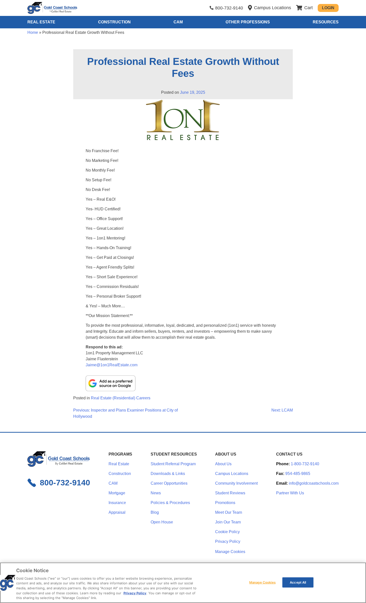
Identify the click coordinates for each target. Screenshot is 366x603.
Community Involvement (236, 483)
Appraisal (117, 512)
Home (32, 32)
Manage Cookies (230, 551)
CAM (178, 22)
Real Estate (41, 22)
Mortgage (117, 493)
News (156, 493)
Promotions (225, 503)
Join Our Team (228, 522)
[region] (183, 582)
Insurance (117, 503)
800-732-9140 (229, 7)
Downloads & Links (168, 473)
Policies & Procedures (170, 503)
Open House (162, 522)
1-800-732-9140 (305, 464)
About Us (223, 464)
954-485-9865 (297, 473)
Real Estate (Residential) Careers (120, 398)
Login (328, 8)
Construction (114, 22)
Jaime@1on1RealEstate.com (111, 365)
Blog (155, 512)
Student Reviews (230, 493)
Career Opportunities (169, 483)
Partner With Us (290, 493)
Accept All (298, 582)
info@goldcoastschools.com (314, 483)
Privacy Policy (227, 541)
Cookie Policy (227, 532)
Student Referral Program (173, 464)
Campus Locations (231, 473)
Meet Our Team (228, 512)
